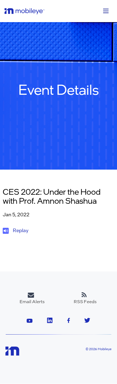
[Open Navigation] (106, 11)
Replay (21, 230)
